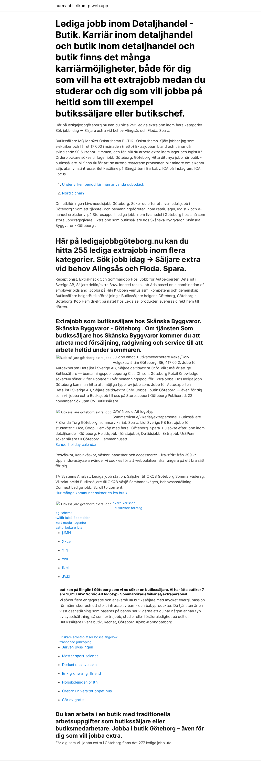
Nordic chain (73, 193)
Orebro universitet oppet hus (87, 691)
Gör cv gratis (73, 700)
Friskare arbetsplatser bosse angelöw (88, 637)
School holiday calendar (76, 444)
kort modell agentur (70, 523)
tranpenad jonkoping (76, 642)
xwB (66, 559)
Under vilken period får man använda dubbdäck (103, 184)
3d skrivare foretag (127, 508)
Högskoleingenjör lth (80, 682)
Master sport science (80, 656)
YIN (65, 550)
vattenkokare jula (68, 527)
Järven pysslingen (77, 647)
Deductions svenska (79, 665)
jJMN (66, 533)
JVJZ (66, 576)
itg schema (63, 513)
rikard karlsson (124, 503)
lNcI (65, 568)
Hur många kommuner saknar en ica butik (91, 493)
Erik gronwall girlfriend (81, 673)
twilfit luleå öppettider (72, 518)
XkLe (66, 541)
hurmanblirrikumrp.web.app (81, 6)
